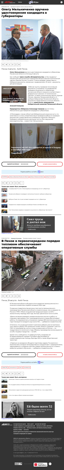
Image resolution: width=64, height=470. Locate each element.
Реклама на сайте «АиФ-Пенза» (44, 426)
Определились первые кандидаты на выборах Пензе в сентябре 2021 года (28, 204)
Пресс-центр (30, 424)
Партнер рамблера (28, 463)
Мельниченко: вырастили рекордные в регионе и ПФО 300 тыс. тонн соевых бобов (30, 390)
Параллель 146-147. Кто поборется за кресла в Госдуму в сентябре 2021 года (36, 149)
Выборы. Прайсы (17, 429)
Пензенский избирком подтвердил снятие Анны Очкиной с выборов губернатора (30, 194)
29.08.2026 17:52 (6, 238)
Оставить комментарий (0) (50, 164)
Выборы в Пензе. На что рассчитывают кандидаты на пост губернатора (27, 199)
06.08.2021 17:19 (5, 6)
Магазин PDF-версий (40, 424)
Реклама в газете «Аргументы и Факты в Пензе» (39, 427)
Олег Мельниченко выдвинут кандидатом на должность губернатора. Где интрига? (30, 210)
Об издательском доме (19, 424)
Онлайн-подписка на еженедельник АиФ (24, 426)
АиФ (13, 292)
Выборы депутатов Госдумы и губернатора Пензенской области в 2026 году (33, 431)
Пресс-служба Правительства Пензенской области (15, 60)
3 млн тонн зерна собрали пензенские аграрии (21, 395)
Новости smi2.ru (7, 233)
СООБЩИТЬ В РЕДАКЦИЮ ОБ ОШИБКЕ (22, 433)
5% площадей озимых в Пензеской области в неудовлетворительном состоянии (30, 384)
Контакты (26, 429)
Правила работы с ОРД (19, 427)
